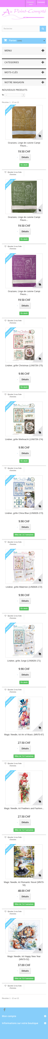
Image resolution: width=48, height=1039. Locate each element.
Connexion (41, 2)
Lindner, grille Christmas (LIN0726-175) (24, 365)
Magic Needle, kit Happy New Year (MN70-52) (24, 958)
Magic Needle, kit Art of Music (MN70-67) (24, 734)
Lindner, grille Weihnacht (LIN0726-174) (24, 439)
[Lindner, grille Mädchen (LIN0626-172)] (24, 567)
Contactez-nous (30, 3)
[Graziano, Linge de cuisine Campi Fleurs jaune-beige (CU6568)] (24, 122)
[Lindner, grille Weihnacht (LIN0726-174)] (24, 419)
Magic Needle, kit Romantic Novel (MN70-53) (24, 883)
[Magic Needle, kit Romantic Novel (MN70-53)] (24, 862)
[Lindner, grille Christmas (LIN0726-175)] (24, 345)
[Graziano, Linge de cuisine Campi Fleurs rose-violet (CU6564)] (24, 271)
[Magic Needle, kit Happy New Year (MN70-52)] (24, 936)
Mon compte (9, 1016)
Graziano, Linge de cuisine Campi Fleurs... (24, 144)
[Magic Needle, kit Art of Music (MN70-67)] (24, 714)
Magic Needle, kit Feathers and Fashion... (24, 808)
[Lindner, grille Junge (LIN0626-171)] (24, 640)
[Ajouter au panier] (17, 231)
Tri (3, 95)
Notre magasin (14, 82)
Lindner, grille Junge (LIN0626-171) (24, 661)
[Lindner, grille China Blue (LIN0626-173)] (24, 493)
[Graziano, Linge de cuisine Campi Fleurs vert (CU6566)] (24, 197)
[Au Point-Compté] (24, 14)
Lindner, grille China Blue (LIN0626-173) (24, 513)
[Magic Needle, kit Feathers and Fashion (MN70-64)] (24, 788)
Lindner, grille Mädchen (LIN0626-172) (24, 587)
